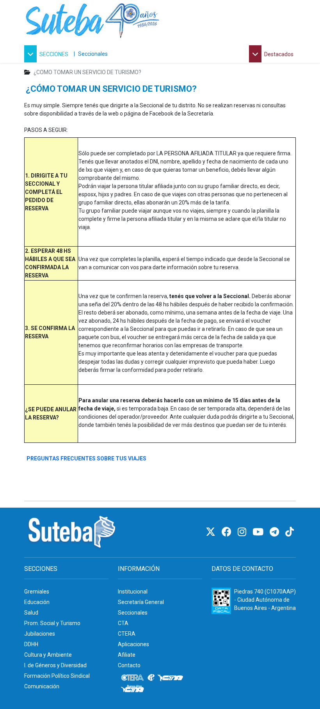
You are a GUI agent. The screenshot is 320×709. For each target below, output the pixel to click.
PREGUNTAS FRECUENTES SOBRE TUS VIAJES (86, 458)
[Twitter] (212, 532)
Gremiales (36, 591)
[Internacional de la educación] (151, 678)
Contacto (129, 665)
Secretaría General (141, 602)
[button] (47, 54)
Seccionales (93, 54)
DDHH (31, 644)
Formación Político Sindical (57, 676)
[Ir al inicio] (92, 19)
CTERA (126, 634)
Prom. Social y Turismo (52, 623)
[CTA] (170, 678)
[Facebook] (228, 532)
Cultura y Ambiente (48, 655)
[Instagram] (243, 532)
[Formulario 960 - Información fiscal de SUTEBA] (221, 601)
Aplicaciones (133, 644)
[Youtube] (259, 532)
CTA (123, 623)
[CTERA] (132, 678)
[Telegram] (275, 532)
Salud (31, 612)
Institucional (133, 591)
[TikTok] (289, 532)
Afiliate (126, 655)
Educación (37, 602)
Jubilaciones (39, 634)
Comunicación (41, 686)
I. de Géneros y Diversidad (55, 665)
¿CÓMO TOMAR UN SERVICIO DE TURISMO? (111, 89)
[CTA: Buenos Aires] (133, 689)
